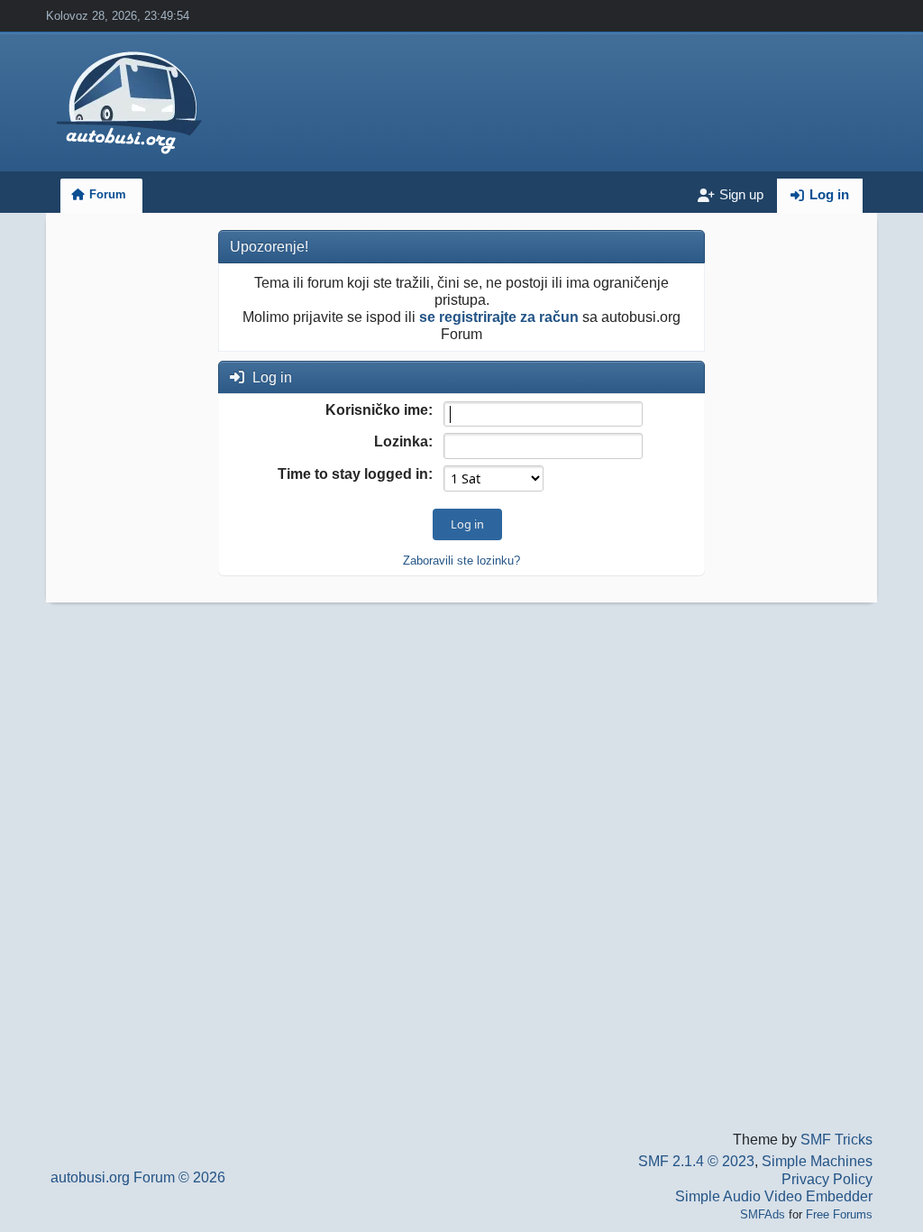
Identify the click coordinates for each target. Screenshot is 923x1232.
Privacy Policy (827, 1179)
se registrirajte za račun (499, 317)
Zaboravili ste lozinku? (461, 560)
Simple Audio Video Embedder (774, 1196)
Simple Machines (817, 1161)
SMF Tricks (836, 1139)
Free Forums (839, 1214)
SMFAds (762, 1214)
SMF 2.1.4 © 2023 (696, 1161)
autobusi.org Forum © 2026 (137, 1177)
